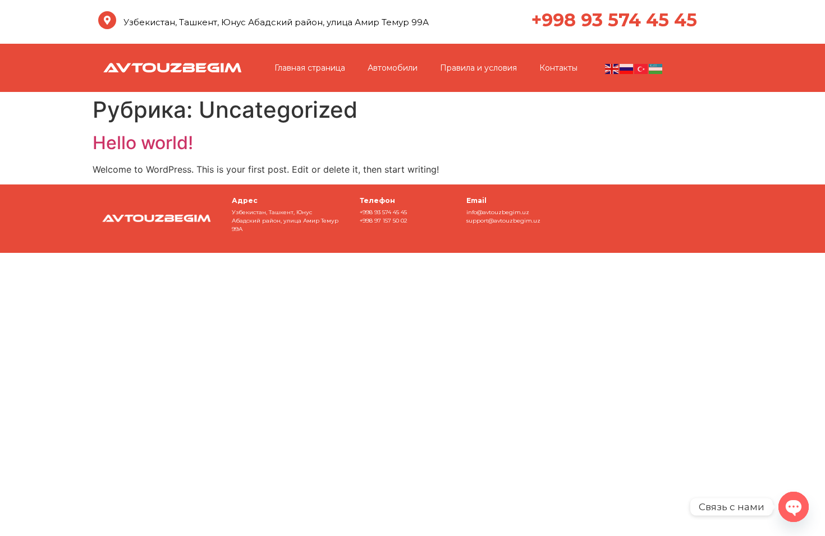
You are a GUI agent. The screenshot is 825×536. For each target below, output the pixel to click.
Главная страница (309, 68)
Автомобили (393, 68)
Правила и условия (478, 68)
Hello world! (143, 143)
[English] (612, 67)
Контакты (558, 68)
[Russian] (627, 67)
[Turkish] (641, 67)
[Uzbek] (656, 67)
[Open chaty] (793, 507)
